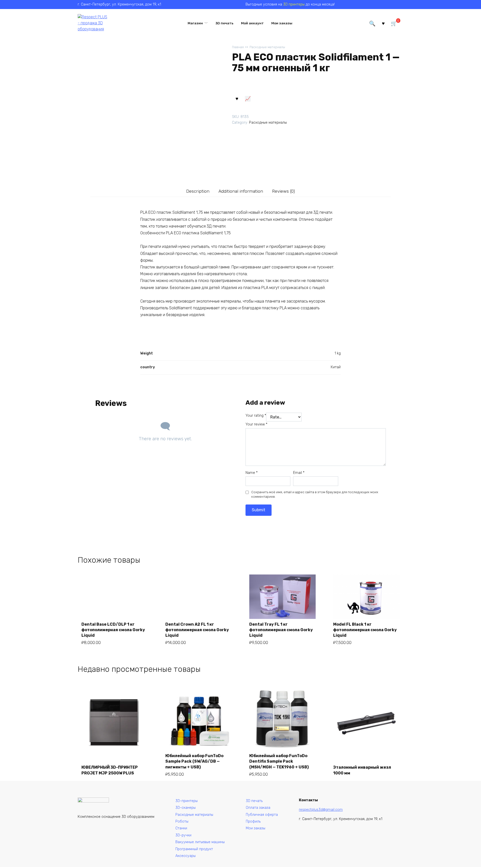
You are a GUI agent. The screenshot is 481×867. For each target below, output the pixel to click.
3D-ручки (183, 835)
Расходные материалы (267, 47)
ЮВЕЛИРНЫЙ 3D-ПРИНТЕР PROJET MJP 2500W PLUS (109, 770)
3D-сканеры (185, 808)
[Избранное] (383, 23)
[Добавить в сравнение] (247, 98)
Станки (181, 828)
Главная (238, 47)
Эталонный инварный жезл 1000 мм (362, 770)
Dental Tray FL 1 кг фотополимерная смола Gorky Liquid (281, 630)
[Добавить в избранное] (237, 98)
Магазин (195, 23)
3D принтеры (294, 4)
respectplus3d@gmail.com (321, 810)
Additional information (240, 191)
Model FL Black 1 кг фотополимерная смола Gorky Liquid (365, 630)
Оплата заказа (258, 808)
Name (252, 473)
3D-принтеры (186, 801)
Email (298, 473)
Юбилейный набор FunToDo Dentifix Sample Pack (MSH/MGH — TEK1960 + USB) (279, 761)
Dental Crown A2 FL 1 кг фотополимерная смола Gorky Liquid (197, 630)
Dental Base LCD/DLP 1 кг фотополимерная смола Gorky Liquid (113, 630)
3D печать (224, 23)
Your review (256, 424)
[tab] (197, 191)
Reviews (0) (283, 191)
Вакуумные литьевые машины (200, 842)
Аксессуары (185, 856)
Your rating (256, 415)
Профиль (253, 821)
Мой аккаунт (252, 23)
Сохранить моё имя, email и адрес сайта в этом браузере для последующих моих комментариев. (314, 494)
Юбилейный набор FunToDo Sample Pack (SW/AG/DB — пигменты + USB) (194, 761)
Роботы (181, 821)
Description (197, 191)
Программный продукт (194, 849)
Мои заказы (281, 23)
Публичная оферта (262, 815)
